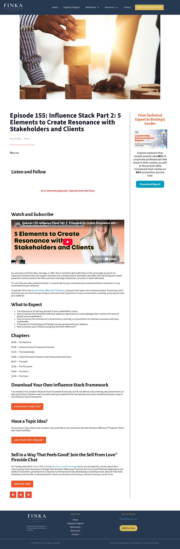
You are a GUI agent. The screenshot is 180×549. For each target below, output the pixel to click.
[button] (13, 495)
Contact (127, 7)
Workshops (91, 7)
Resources (110, 7)
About (55, 7)
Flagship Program (71, 7)
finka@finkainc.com (129, 519)
